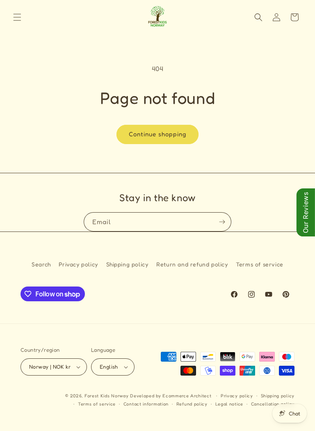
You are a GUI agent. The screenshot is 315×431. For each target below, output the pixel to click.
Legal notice (229, 404)
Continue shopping (157, 134)
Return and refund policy (192, 264)
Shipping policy (127, 264)
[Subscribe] (222, 222)
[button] (17, 17)
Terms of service (259, 264)
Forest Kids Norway (106, 396)
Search (41, 264)
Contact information (146, 404)
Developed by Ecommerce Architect (170, 396)
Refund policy (192, 404)
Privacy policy (78, 264)
